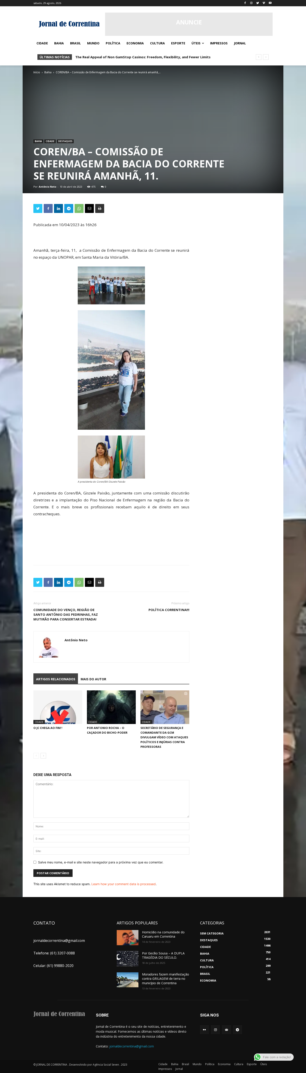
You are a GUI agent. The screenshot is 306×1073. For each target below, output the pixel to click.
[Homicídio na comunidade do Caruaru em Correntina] (127, 937)
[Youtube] (270, 3)
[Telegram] (68, 208)
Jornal (179, 1069)
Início (36, 72)
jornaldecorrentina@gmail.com (131, 1046)
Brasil (185, 1064)
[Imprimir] (99, 208)
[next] (266, 57)
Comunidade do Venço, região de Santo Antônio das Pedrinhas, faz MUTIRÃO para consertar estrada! (65, 614)
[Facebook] (245, 3)
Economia (224, 1064)
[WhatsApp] (79, 208)
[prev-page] (36, 756)
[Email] (89, 208)
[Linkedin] (58, 208)
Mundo (197, 1064)
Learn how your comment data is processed (123, 884)
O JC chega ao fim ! (47, 728)
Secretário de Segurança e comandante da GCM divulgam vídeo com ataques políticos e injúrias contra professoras (164, 737)
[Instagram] (251, 3)
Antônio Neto (47, 186)
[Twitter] (257, 3)
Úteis (263, 1064)
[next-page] (43, 756)
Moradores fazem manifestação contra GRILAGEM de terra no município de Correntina (165, 978)
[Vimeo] (263, 3)
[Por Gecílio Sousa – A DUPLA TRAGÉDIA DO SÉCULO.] (127, 958)
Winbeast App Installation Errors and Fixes (111, 57)
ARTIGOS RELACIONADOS (55, 679)
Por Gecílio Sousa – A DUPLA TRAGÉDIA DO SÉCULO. (163, 955)
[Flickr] (204, 1029)
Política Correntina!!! (169, 609)
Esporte (252, 1064)
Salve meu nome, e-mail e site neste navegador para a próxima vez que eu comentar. (100, 862)
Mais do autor (93, 679)
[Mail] (226, 1029)
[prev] (258, 57)
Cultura (238, 1064)
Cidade (50, 141)
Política (209, 1064)
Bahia (48, 72)
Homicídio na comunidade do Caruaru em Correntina (163, 934)
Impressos (165, 1069)
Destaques (65, 141)
